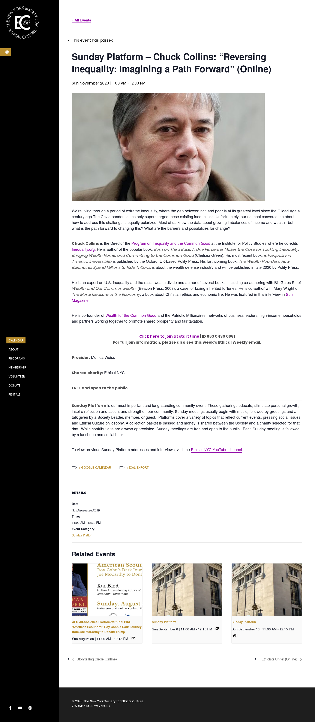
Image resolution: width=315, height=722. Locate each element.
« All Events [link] (81, 20)
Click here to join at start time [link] (169, 336)
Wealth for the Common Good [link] (130, 315)
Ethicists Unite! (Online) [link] (279, 659)
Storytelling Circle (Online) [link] (96, 659)
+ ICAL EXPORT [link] (137, 467)
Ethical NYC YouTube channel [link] (216, 449)
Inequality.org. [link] (84, 249)
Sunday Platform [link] (83, 535)
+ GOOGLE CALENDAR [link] (95, 467)
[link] (5, 52)
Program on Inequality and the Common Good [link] (170, 243)
